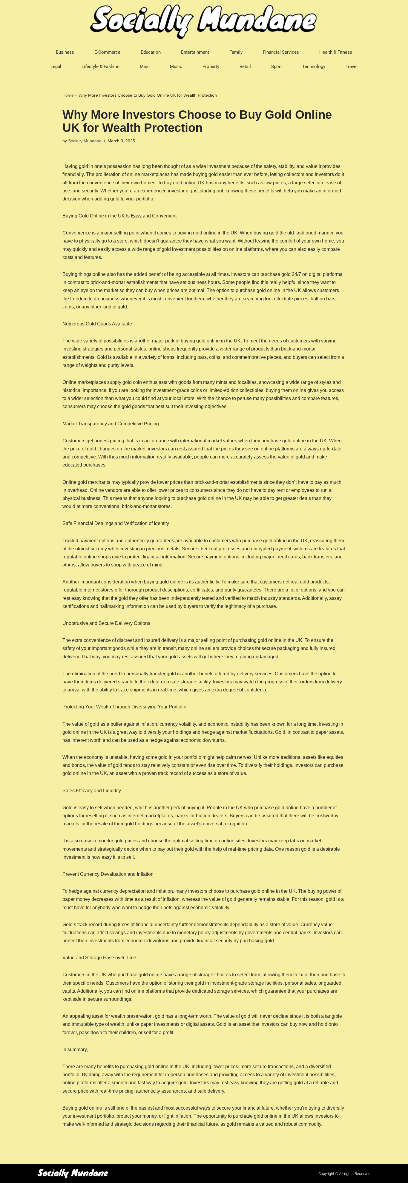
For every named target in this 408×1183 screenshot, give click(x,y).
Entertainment (195, 52)
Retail (245, 66)
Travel (352, 66)
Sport (276, 66)
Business (65, 52)
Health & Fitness (335, 52)
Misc (145, 66)
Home (68, 95)
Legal (55, 66)
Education (151, 52)
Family (236, 52)
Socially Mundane (85, 140)
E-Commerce (107, 52)
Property (211, 66)
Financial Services (281, 52)
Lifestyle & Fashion (100, 66)
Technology (313, 66)
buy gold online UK (184, 182)
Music (176, 66)
